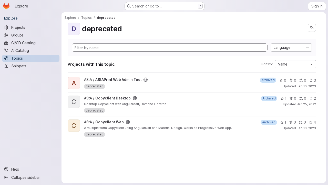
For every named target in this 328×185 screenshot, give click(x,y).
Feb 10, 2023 (306, 86)
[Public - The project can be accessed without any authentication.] (146, 80)
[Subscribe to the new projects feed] (312, 28)
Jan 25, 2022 (306, 104)
